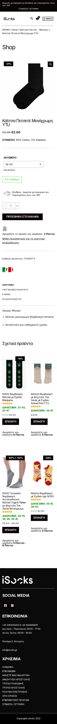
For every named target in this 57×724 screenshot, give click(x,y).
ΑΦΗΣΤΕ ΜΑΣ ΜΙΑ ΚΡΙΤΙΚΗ (16, 675)
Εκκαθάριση (9, 170)
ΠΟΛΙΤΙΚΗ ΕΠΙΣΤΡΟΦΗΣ (14, 692)
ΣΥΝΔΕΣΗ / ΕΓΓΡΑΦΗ (13, 704)
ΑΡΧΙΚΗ (6, 29)
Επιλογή (10, 421)
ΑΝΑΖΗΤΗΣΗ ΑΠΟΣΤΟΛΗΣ (16, 679)
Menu (49, 19)
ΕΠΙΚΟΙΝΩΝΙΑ (9, 671)
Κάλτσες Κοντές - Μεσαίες (34, 29)
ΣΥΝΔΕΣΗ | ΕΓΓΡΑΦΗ (28, 8)
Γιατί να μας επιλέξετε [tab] (15, 289)
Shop (15, 29)
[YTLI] (8, 270)
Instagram (12, 605)
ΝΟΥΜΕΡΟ (10, 157)
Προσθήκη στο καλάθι (22, 216)
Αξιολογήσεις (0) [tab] (11, 299)
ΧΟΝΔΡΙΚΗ (7, 667)
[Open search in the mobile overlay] (33, 18)
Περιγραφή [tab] (8, 285)
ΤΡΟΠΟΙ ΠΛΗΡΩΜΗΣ (13, 683)
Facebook (5, 605)
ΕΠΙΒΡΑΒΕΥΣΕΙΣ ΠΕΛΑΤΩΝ (15, 700)
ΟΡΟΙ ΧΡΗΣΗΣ (9, 696)
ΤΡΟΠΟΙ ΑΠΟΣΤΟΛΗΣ (13, 687)
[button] (50, 64)
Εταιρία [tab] (6, 294)
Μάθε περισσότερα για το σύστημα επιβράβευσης (23, 240)
